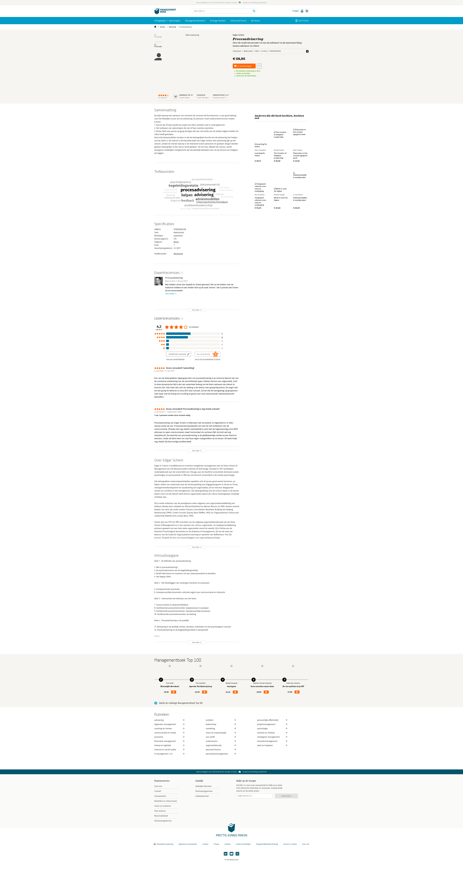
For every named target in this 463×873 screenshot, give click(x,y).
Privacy (216, 844)
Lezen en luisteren (162, 806)
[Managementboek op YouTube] (231, 854)
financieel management (165, 741)
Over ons (158, 786)
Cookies (228, 844)
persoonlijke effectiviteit (267, 720)
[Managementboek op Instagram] (237, 854)
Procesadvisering (186, 27)
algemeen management (165, 724)
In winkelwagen (245, 66)
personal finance (213, 749)
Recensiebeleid (161, 816)
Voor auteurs (160, 811)
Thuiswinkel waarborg (165, 844)
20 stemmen (162, 98)
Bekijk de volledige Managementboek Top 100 (181, 703)
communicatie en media (165, 733)
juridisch (209, 720)
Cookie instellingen (243, 844)
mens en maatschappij (216, 733)
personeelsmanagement (217, 754)
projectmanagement (266, 724)
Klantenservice (162, 781)
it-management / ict (163, 754)
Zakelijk (199, 781)
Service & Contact (290, 844)
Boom (176, 242)
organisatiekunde (213, 745)
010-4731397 (303, 21)
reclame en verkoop (266, 733)
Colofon (205, 844)
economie (158, 737)
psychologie (262, 728)
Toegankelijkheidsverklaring (267, 844)
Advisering (172, 27)
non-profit (210, 737)
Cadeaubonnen (202, 796)
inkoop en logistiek (162, 745)
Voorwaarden (160, 796)
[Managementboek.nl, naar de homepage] (165, 14)
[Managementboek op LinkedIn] (225, 854)
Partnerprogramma (163, 821)
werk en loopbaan (265, 745)
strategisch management (268, 737)
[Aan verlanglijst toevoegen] (259, 66)
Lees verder (169, 294)
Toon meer (195, 310)
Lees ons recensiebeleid (175, 359)
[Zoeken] (254, 11)
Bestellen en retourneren (165, 801)
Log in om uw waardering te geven (207, 359)
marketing (210, 728)
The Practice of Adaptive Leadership (280, 155)
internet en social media (165, 749)
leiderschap (211, 724)
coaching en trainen (163, 728)
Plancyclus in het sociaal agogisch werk (300, 155)
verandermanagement (267, 741)
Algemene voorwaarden (188, 844)
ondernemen (212, 741)
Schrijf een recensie (177, 354)
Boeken (162, 27)
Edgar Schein (238, 35)
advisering (159, 720)
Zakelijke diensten (203, 786)
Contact (157, 791)
